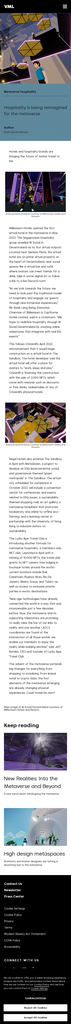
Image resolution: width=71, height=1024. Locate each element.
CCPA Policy (12, 940)
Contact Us (13, 884)
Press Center (14, 896)
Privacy (9, 921)
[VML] (9, 6)
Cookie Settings (14, 908)
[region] (35, 996)
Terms (8, 927)
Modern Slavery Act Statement (25, 933)
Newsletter (12, 890)
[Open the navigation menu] (64, 6)
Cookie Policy (13, 914)
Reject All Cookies (35, 1008)
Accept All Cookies (35, 1017)
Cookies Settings (35, 998)
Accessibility (12, 946)
